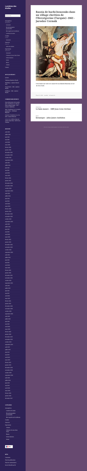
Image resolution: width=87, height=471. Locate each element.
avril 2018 (7, 388)
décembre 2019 (9, 337)
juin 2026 (7, 137)
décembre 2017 (9, 398)
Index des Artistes (10, 46)
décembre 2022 (9, 244)
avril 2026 (7, 142)
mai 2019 (7, 354)
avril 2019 (7, 357)
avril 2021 (7, 296)
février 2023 (8, 239)
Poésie (7, 60)
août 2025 (7, 162)
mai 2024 (7, 201)
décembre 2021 (9, 275)
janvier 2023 (8, 242)
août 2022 (7, 255)
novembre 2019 (9, 339)
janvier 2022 (8, 272)
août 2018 (7, 377)
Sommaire (8, 24)
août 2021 (7, 285)
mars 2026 (7, 144)
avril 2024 (7, 203)
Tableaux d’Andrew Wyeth (11, 80)
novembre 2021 (9, 278)
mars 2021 (7, 298)
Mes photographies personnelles (10, 28)
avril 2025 (7, 173)
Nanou (7, 62)
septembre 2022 (9, 252)
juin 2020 (7, 321)
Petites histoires (9, 57)
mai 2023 (7, 232)
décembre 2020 (9, 306)
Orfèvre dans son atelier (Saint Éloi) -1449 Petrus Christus (12, 120)
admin (46, 95)
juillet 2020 (8, 319)
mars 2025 (7, 175)
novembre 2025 (9, 155)
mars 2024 (7, 206)
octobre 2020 (8, 311)
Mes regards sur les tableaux (12, 31)
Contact (7, 67)
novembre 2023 (9, 216)
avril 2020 (7, 326)
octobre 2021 (8, 280)
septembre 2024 (9, 191)
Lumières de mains (10, 33)
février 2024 (8, 208)
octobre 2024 (8, 188)
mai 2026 (7, 139)
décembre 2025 (9, 152)
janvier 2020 (8, 334)
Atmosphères (8, 21)
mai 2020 (7, 324)
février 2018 (8, 393)
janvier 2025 (8, 180)
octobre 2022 (8, 249)
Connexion (7, 457)
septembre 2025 (9, 160)
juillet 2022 (8, 257)
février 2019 (8, 362)
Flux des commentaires (10, 462)
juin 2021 (7, 290)
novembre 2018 (9, 370)
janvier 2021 (8, 303)
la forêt (7, 77)
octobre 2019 (8, 342)
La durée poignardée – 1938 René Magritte (12, 111)
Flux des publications (10, 460)
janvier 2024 (8, 211)
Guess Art (7, 43)
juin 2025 (7, 168)
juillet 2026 (8, 134)
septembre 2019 (9, 344)
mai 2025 (7, 170)
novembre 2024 (9, 185)
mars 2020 (7, 329)
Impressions (8, 49)
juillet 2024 (8, 196)
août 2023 (7, 224)
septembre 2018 (9, 375)
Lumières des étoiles (10, 7)
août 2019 (7, 347)
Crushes (7, 36)
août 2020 (7, 316)
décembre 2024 (9, 183)
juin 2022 (7, 260)
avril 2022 (7, 265)
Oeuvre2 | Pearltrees (10, 115)
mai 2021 (7, 293)
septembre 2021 (9, 283)
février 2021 (8, 301)
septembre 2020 (9, 313)
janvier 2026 (8, 150)
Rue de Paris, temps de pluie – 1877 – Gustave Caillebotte (12, 105)
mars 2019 (7, 360)
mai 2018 (7, 385)
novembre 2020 (9, 308)
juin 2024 (7, 198)
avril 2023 (7, 234)
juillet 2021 (8, 288)
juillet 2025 (8, 165)
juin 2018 (7, 383)
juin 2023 (7, 229)
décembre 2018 (9, 367)
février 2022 (8, 270)
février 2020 (8, 331)
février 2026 (8, 147)
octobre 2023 (8, 219)
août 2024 (7, 193)
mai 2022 (7, 262)
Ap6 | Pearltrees (9, 109)
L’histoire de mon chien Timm (13, 55)
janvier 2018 (8, 395)
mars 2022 (7, 267)
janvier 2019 (8, 365)
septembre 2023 (9, 221)
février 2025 (8, 178)
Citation (8, 64)
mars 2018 (7, 390)
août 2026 (7, 132)
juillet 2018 (8, 380)
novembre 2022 (9, 247)
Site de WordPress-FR (10, 465)
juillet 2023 (8, 226)
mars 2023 (7, 237)
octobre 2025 (8, 157)
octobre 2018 (8, 372)
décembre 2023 (9, 214)
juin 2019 (7, 352)
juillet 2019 (8, 349)
